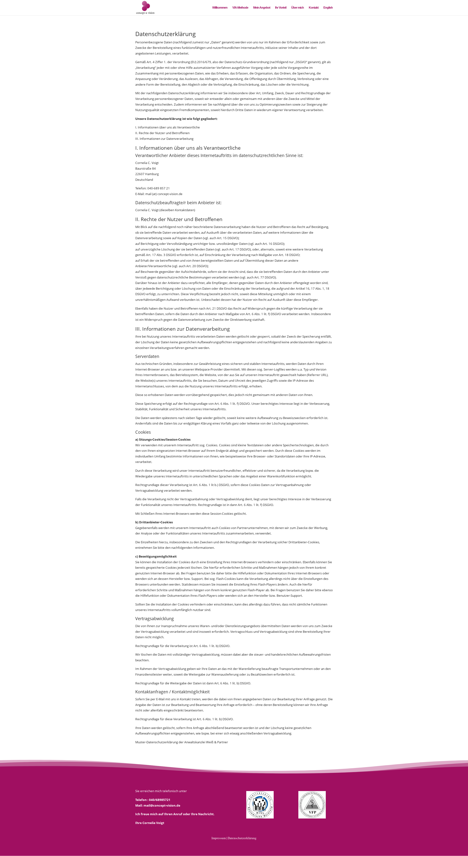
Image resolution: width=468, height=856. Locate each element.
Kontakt (313, 7)
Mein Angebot (261, 7)
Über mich (297, 7)
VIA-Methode (240, 7)
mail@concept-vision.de (162, 805)
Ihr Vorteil (280, 7)
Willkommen (219, 7)
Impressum (219, 838)
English (328, 7)
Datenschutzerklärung (242, 838)
